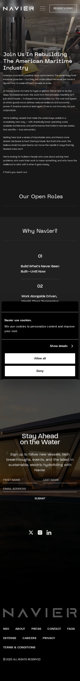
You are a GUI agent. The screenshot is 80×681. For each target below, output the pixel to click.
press (36, 629)
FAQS (71, 629)
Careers (29, 638)
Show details (59, 346)
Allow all (40, 358)
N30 (6, 629)
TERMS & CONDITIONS (19, 647)
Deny (40, 371)
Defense (9, 638)
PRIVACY (49, 638)
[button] (42, 8)
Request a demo (63, 8)
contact (54, 629)
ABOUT (20, 629)
